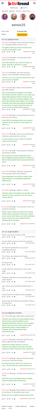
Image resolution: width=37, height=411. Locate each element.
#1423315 (6, 373)
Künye (3, 408)
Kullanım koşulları (6, 406)
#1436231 (6, 150)
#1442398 (6, 87)
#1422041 (6, 390)
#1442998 (6, 57)
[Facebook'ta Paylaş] (12, 52)
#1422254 (6, 358)
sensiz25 (26, 51)
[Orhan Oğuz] (14, 16)
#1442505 (6, 72)
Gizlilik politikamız (21, 406)
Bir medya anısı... (7, 262)
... (34, 11)
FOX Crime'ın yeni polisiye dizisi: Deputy (15, 256)
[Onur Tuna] (32, 16)
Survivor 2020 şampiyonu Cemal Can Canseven (17, 241)
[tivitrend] (18, 3)
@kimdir (12, 11)
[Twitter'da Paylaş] (14, 52)
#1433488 (6, 207)
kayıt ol (24, 8)
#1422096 (6, 316)
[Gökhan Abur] (4, 16)
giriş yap (15, 8)
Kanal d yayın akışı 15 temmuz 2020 (13, 235)
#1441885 (6, 115)
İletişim (32, 406)
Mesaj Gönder (22, 35)
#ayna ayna (26, 11)
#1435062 (6, 171)
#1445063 (6, 42)
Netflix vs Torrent (22, 190)
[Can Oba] (23, 16)
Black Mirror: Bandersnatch (25, 316)
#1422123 (6, 339)
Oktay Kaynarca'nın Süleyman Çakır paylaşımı (17, 294)
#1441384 (6, 134)
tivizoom (18, 11)
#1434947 (6, 190)
